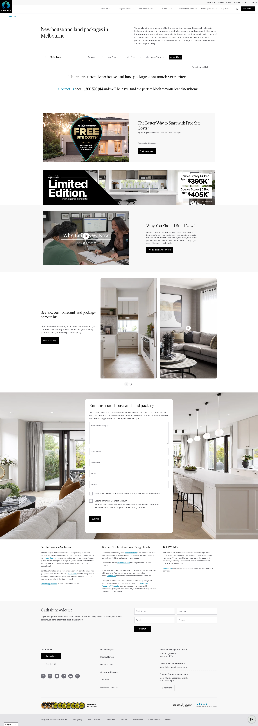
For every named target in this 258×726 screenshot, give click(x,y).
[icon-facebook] (43, 676)
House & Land (166, 9)
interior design (131, 552)
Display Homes (125, 9)
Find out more (146, 151)
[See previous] (126, 384)
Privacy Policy (77, 720)
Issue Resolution (138, 720)
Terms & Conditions (93, 720)
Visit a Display (50, 340)
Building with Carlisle (109, 687)
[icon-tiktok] (63, 676)
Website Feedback (154, 720)
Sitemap (168, 720)
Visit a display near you (159, 249)
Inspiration (225, 9)
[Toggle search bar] (237, 9)
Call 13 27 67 (51, 664)
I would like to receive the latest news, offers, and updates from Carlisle (127, 494)
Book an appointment (49, 584)
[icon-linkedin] (70, 676)
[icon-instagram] (50, 676)
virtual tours (72, 573)
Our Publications (110, 720)
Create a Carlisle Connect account (111, 500)
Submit (95, 519)
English (8, 724)
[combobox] (11, 724)
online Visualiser (123, 563)
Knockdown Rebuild (145, 9)
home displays (50, 558)
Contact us (247, 9)
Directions (167, 687)
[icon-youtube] (57, 676)
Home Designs (105, 9)
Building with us (207, 9)
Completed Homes (186, 9)
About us (104, 679)
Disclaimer (124, 720)
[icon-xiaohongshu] (77, 676)
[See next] (132, 384)
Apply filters (175, 57)
